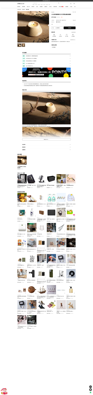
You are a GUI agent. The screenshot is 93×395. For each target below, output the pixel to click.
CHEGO (38, 310)
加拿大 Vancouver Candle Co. (41, 248)
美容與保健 (19, 9)
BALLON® (18, 310)
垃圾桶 (41, 4)
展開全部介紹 (46, 139)
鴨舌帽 (36, 4)
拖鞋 (49, 4)
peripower (38, 184)
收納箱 (39, 4)
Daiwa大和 (68, 184)
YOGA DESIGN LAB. (30, 310)
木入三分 (18, 165)
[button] (19, 45)
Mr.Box (18, 184)
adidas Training (49, 310)
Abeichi (58, 202)
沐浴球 (44, 4)
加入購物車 (58, 27)
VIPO (67, 202)
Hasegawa (29, 325)
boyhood (58, 310)
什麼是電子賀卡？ (73, 39)
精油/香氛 (27, 9)
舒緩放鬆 (23, 9)
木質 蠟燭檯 (53, 47)
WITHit (18, 325)
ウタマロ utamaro (49, 202)
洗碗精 (47, 4)
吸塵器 (33, 4)
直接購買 (69, 27)
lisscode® (38, 202)
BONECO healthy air (60, 184)
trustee (48, 184)
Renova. (18, 202)
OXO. (28, 202)
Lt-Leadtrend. (29, 184)
